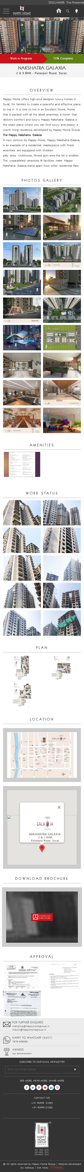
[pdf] (42, 917)
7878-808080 (20, 1042)
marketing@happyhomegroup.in (31, 1026)
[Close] (59, 807)
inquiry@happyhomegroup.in (29, 1030)
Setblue (29, 1168)
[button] (42, 848)
